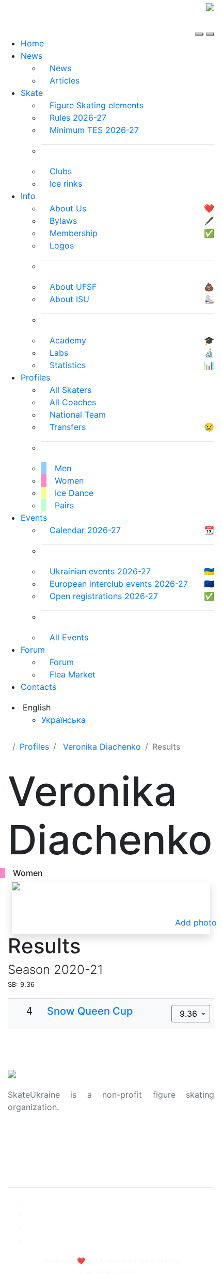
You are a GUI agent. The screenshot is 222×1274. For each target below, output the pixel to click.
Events (34, 517)
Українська (63, 720)
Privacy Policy (35, 1152)
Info (28, 196)
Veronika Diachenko (102, 746)
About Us (26, 1140)
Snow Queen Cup (90, 1011)
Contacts (38, 687)
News (31, 56)
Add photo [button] (196, 922)
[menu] (200, 24)
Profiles (35, 377)
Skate (32, 93)
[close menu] (210, 24)
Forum (33, 649)
